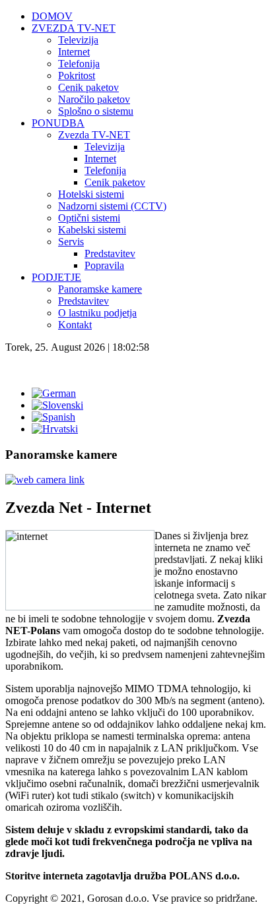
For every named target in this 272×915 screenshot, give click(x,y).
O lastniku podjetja (97, 312)
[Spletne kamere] (45, 479)
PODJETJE (56, 277)
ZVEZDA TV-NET (74, 28)
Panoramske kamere (100, 289)
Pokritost (76, 75)
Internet (74, 51)
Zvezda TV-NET (94, 134)
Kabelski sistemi (92, 229)
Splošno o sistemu (95, 111)
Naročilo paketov (94, 99)
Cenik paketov (88, 87)
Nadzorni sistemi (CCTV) (112, 206)
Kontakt (75, 324)
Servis (71, 241)
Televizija (78, 39)
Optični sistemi (89, 217)
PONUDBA (58, 123)
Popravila (104, 265)
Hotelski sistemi (91, 194)
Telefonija (79, 63)
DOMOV (52, 16)
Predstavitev (110, 253)
